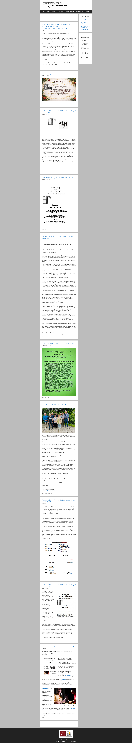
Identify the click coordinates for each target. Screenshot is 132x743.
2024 (44, 493)
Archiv (46, 67)
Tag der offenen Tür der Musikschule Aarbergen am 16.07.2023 (59, 585)
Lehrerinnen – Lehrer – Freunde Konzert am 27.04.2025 (57, 237)
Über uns (53, 11)
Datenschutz (88, 11)
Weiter (49, 724)
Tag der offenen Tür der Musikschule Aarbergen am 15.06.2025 (59, 111)
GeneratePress (74, 741)
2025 (44, 229)
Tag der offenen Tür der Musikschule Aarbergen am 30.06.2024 (59, 501)
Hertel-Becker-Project (69, 675)
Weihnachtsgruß (48, 74)
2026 (44, 67)
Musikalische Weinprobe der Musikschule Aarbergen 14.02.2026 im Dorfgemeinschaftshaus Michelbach (56, 26)
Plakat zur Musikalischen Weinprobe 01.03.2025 (58, 343)
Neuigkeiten (61, 11)
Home (44, 11)
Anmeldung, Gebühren (70, 11)
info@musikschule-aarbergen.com (49, 476)
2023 (44, 640)
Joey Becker (63, 679)
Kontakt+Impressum (79, 11)
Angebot (48, 11)
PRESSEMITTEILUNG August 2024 (54, 404)
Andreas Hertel (66, 678)
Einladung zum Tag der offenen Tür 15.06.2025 (58, 178)
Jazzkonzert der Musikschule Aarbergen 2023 (58, 647)
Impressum (63, 739)
